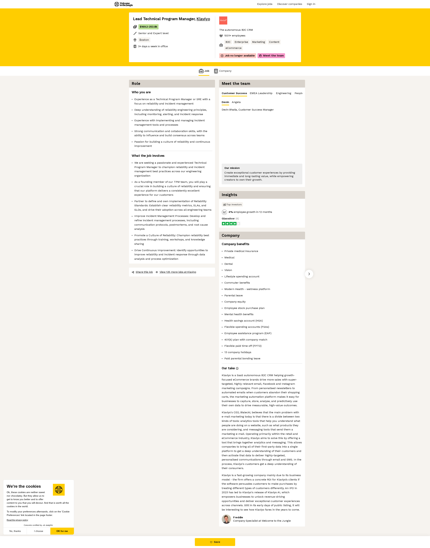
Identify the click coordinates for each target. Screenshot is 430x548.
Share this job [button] (144, 271)
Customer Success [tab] (234, 93)
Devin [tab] (225, 102)
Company (225, 70)
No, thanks (15, 531)
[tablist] (262, 93)
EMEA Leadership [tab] (261, 93)
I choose (38, 531)
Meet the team (273, 55)
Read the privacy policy (17, 520)
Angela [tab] (236, 102)
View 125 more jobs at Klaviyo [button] (178, 271)
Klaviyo (203, 19)
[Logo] (123, 4)
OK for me (62, 531)
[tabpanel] (262, 141)
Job (206, 70)
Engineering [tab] (283, 93)
